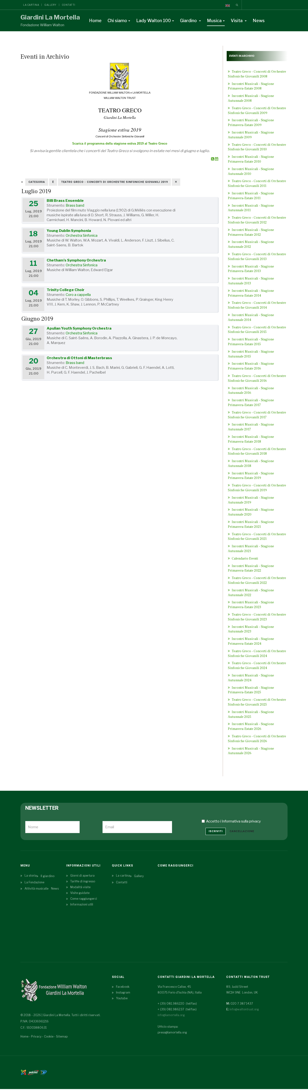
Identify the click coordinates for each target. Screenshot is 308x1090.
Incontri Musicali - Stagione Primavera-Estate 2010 (251, 159)
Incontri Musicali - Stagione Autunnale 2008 (251, 98)
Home (95, 20)
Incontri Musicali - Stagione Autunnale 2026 (251, 751)
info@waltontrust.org (244, 1009)
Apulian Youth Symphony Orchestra (79, 328)
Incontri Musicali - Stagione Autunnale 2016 (251, 390)
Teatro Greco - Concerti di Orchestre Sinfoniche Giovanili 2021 (257, 536)
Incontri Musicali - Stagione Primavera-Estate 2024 (251, 641)
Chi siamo (117, 20)
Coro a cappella (78, 295)
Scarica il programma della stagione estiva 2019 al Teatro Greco (119, 143)
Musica (214, 20)
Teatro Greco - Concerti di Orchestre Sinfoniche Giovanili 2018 (257, 451)
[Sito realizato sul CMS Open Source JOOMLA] (23, 1072)
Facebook (122, 986)
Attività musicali (36, 888)
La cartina (31, 4)
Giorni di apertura (82, 875)
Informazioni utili (81, 904)
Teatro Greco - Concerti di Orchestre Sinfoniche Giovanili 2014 (257, 305)
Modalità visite (80, 887)
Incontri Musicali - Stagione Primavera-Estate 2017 (251, 402)
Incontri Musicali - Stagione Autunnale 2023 (251, 629)
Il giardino (47, 876)
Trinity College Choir (65, 290)
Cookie (48, 1036)
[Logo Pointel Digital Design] (43, 1072)
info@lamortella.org (171, 1015)
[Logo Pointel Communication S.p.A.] (33, 1072)
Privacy (36, 1036)
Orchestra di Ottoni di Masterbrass (79, 358)
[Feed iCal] (216, 159)
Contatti (68, 4)
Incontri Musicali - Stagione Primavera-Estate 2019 (251, 475)
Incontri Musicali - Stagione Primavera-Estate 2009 (251, 122)
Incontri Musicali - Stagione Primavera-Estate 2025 (251, 690)
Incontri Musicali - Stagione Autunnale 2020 (251, 512)
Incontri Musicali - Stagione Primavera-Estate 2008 (251, 86)
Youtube (122, 998)
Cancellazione (242, 831)
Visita (237, 20)
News (259, 20)
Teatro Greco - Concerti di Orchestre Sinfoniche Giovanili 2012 (257, 220)
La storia (31, 875)
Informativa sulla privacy (241, 821)
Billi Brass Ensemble (65, 200)
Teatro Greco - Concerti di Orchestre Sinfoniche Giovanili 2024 (257, 665)
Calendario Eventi (244, 558)
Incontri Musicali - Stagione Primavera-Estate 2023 (251, 604)
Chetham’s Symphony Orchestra (76, 260)
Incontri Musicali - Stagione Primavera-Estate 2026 (251, 726)
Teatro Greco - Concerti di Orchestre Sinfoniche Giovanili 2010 (257, 147)
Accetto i (233, 821)
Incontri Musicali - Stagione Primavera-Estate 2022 (251, 568)
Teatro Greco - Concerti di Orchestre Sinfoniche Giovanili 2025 (257, 702)
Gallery (50, 4)
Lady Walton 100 (153, 20)
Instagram (123, 992)
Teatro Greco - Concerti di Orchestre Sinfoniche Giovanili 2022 (257, 580)
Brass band (75, 205)
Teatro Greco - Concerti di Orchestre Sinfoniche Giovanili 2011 (257, 183)
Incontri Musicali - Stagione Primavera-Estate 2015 (251, 341)
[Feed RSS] (213, 159)
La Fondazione (34, 882)
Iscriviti (216, 831)
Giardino (189, 20)
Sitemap (62, 1036)
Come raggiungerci (83, 898)
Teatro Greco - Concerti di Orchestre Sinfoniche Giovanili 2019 (257, 487)
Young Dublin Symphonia (69, 231)
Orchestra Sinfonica (81, 235)
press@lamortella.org (172, 1032)
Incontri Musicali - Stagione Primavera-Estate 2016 (251, 366)
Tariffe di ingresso (82, 881)
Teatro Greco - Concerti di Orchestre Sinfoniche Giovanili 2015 (257, 329)
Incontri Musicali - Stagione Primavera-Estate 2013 (251, 269)
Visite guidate (80, 893)
